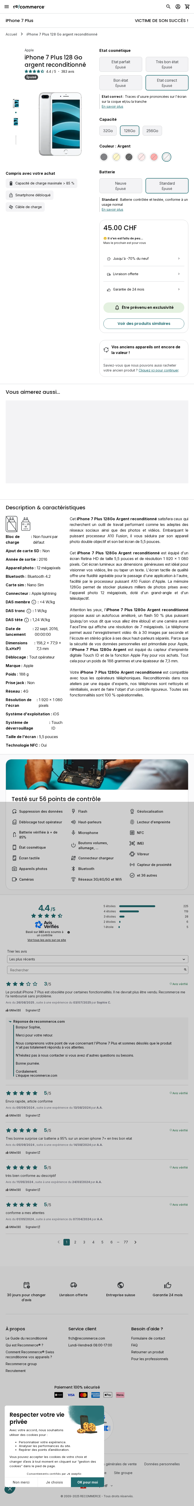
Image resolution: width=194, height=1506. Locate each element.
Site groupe (123, 1473)
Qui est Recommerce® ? (24, 1345)
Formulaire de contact (148, 1338)
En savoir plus (112, 106)
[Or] (116, 156)
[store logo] (29, 6)
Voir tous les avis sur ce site (46, 940)
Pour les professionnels (149, 1359)
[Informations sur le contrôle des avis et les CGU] (69, 932)
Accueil (11, 34)
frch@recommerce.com (86, 1338)
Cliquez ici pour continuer (158, 370)
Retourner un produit (147, 1352)
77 (126, 1242)
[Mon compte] (178, 6)
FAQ (134, 1345)
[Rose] (141, 156)
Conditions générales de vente (112, 1464)
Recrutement (16, 1371)
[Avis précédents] (58, 1242)
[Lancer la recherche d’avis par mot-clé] (185, 970)
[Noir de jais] (128, 156)
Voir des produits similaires (144, 323)
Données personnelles (162, 1464)
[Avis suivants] (135, 1242)
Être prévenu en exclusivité (148, 307)
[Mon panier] (187, 6)
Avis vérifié (180, 983)
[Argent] (166, 156)
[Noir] (103, 156)
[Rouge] (154, 156)
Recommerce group (21, 1364)
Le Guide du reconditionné (26, 1338)
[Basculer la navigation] (6, 6)
